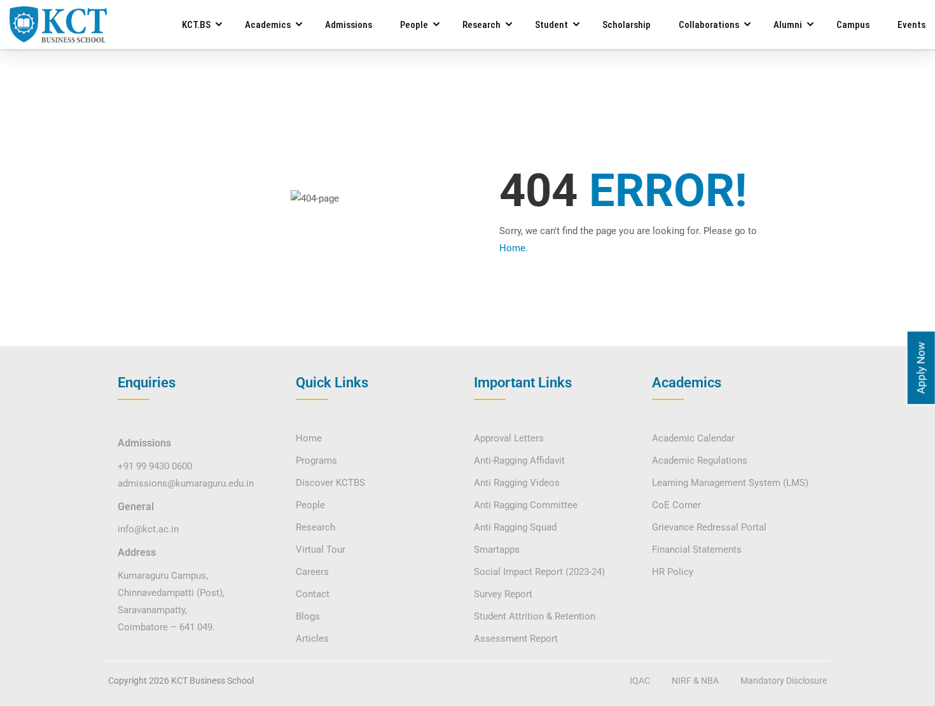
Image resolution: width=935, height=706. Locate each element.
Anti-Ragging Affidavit (519, 460)
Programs (316, 460)
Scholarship (626, 25)
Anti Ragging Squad (515, 527)
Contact (312, 594)
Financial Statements (697, 549)
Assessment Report (516, 638)
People (414, 25)
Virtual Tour (320, 549)
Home (309, 438)
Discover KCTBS (330, 482)
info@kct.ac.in (148, 529)
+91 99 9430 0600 (155, 466)
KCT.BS (196, 25)
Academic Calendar (693, 438)
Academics (268, 25)
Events (911, 25)
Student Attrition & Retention (534, 616)
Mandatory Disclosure (783, 680)
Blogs (308, 616)
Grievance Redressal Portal (709, 527)
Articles (312, 638)
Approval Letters (509, 438)
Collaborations (709, 25)
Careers (312, 572)
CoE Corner (676, 505)
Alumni (787, 25)
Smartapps (497, 549)
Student (551, 25)
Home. (513, 248)
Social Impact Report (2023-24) (539, 572)
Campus (852, 25)
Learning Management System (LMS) (730, 482)
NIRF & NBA (695, 680)
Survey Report (503, 594)
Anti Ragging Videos (517, 482)
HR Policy (672, 572)
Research (481, 25)
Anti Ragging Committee (526, 505)
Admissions (348, 25)
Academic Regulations (699, 460)
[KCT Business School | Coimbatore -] (58, 24)
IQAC (640, 680)
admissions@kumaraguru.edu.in (186, 483)
